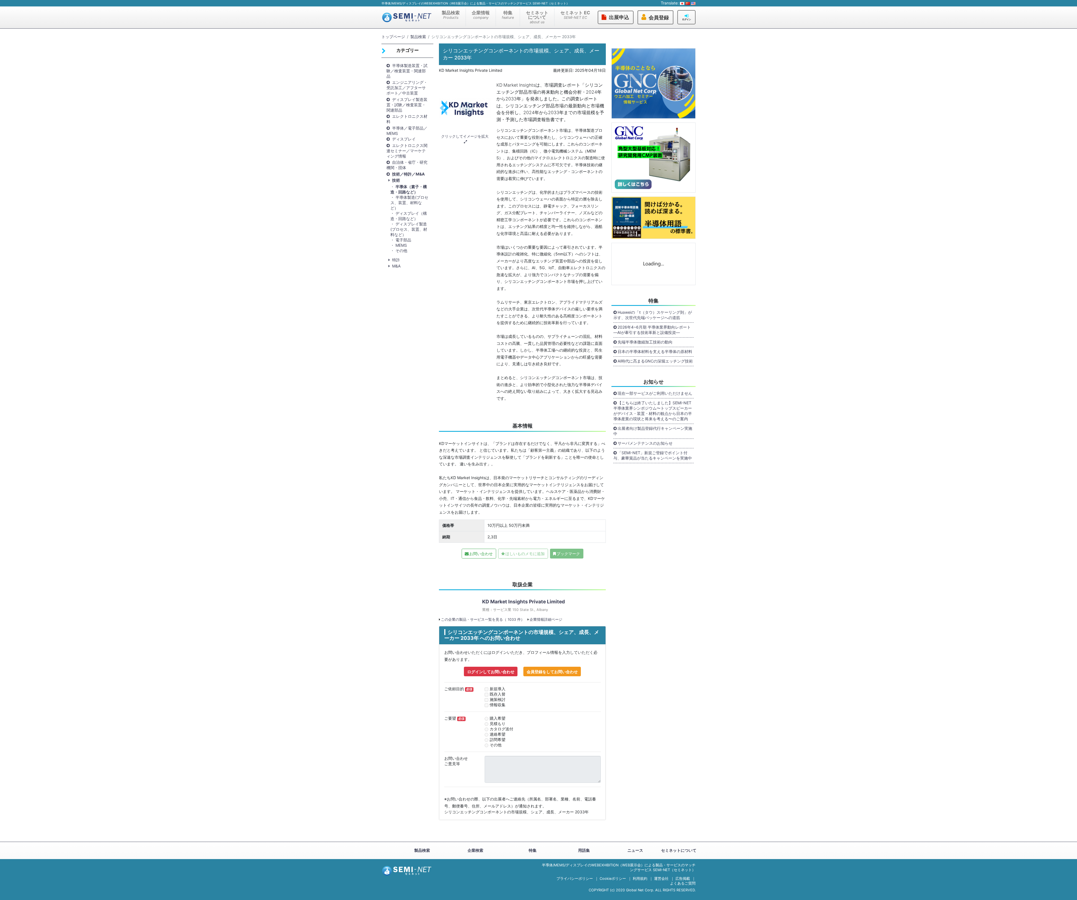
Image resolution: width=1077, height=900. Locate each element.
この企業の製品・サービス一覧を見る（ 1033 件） (482, 619)
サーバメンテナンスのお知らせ (645, 443)
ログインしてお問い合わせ (490, 671)
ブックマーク (568, 553)
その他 (401, 250)
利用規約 (640, 878)
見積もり (497, 723)
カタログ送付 (501, 728)
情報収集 (497, 704)
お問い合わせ (481, 553)
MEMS (401, 245)
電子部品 (403, 239)
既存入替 (497, 694)
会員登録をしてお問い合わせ (552, 671)
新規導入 (497, 688)
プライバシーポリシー (574, 878)
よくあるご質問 (683, 883)
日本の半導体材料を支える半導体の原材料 (655, 351)
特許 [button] (396, 259)
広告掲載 (682, 878)
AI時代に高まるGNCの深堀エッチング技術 (655, 361)
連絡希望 (497, 734)
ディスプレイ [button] (404, 139)
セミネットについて (537, 17)
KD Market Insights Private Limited (523, 601)
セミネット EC (575, 15)
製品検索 (451, 15)
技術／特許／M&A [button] (408, 174)
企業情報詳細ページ (546, 619)
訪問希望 (497, 739)
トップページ (393, 36)
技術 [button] (396, 180)
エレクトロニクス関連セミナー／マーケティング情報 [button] (406, 150)
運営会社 (661, 878)
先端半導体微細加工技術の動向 (645, 342)
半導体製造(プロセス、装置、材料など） (409, 202)
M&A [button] (396, 266)
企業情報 (481, 15)
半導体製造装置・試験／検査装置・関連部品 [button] (406, 71)
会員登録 (659, 17)
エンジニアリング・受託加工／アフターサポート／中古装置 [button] (406, 87)
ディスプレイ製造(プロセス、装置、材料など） (408, 229)
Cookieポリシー (613, 878)
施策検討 (497, 699)
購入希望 (497, 718)
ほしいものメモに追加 (525, 553)
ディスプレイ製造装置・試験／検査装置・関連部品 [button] (406, 104)
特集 (508, 15)
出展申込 (619, 17)
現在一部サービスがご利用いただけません (655, 393)
